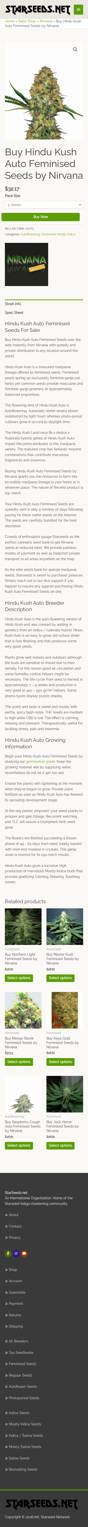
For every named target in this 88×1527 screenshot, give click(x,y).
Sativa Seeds (19, 1458)
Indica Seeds (19, 1413)
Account (15, 1281)
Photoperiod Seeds (24, 1398)
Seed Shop (27, 21)
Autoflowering (30, 234)
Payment (16, 1304)
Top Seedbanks (21, 1353)
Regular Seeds (20, 1375)
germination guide (40, 762)
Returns (15, 1315)
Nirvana (46, 21)
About (13, 1215)
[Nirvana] (26, 264)
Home (9, 21)
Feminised (48, 234)
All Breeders (18, 1341)
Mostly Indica (66, 234)
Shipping (16, 1326)
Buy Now (40, 217)
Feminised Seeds (22, 1364)
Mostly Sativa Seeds (25, 1447)
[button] (75, 49)
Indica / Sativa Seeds (26, 1436)
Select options (18, 978)
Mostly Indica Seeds (25, 1424)
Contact (15, 1226)
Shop (13, 1270)
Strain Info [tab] (13, 304)
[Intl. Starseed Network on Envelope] (24, 1253)
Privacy (15, 1237)
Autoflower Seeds (23, 1386)
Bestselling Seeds (23, 1469)
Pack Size (12, 196)
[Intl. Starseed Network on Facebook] (8, 1253)
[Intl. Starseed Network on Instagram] (16, 1253)
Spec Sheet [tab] (14, 313)
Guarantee (17, 1292)
